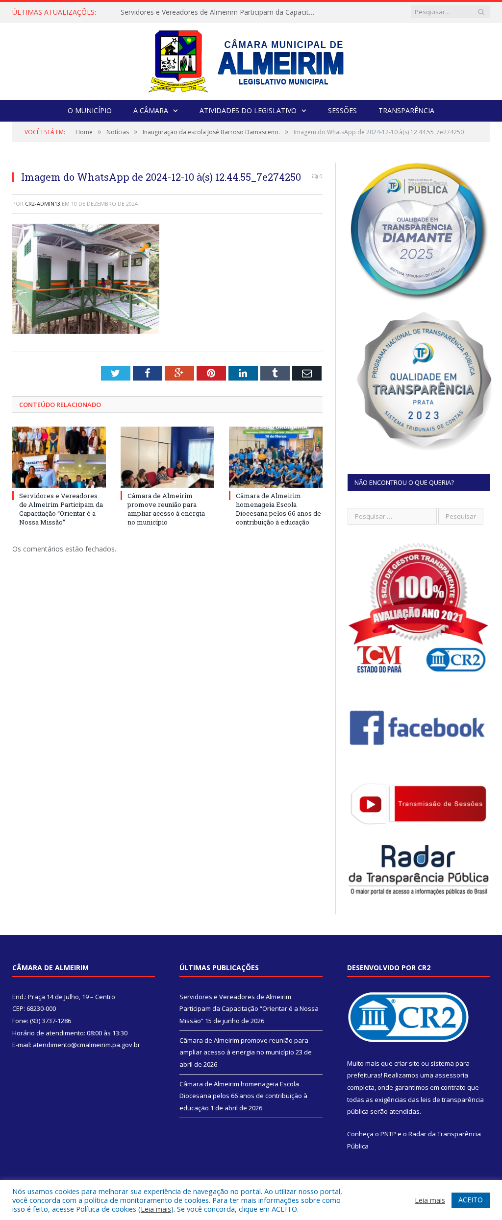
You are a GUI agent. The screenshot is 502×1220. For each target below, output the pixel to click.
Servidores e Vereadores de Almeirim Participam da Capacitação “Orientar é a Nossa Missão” (221, 12)
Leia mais (156, 1208)
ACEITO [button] (470, 1199)
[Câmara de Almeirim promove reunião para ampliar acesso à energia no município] (167, 457)
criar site (407, 1063)
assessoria (451, 1075)
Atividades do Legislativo (248, 110)
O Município (90, 110)
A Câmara (150, 110)
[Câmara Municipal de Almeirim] (251, 59)
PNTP (388, 1133)
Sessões (342, 110)
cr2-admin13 (42, 203)
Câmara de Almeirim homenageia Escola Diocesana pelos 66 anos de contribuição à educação (278, 509)
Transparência (406, 110)
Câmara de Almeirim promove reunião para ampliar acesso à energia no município (166, 509)
